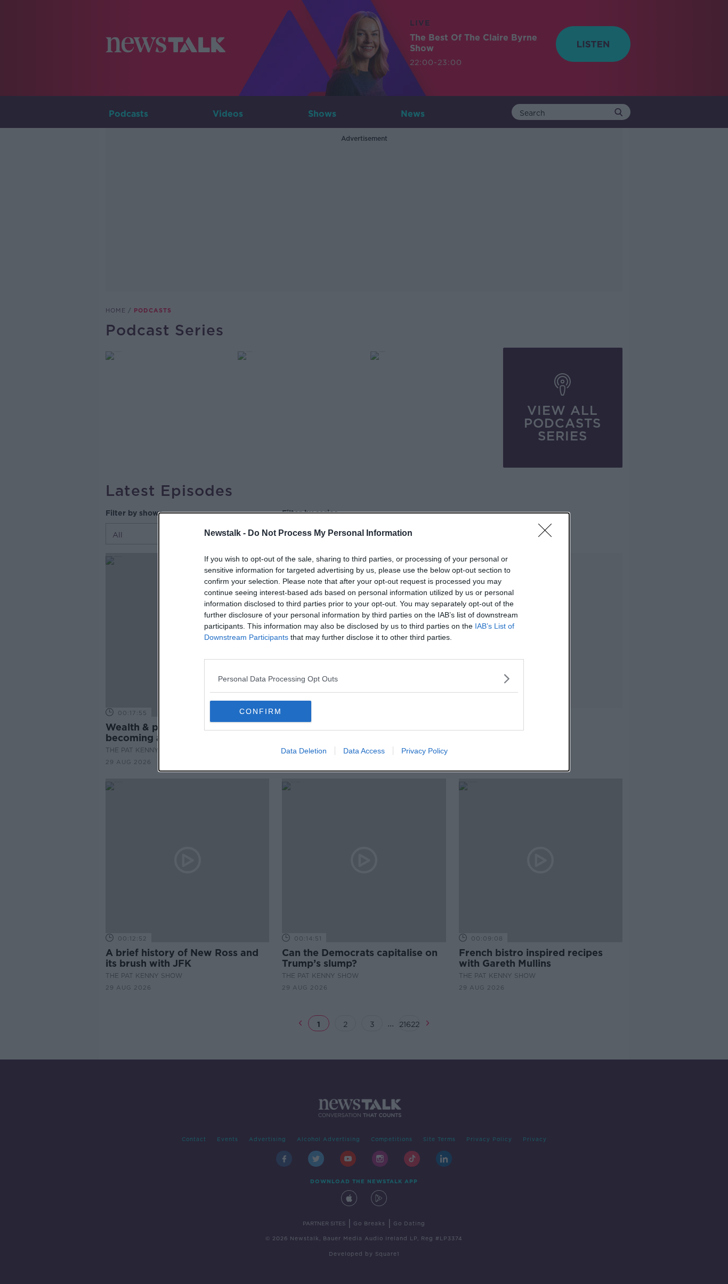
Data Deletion (304, 751)
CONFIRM (260, 711)
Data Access (364, 751)
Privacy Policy (424, 751)
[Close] (548, 534)
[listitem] (364, 678)
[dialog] (364, 642)
